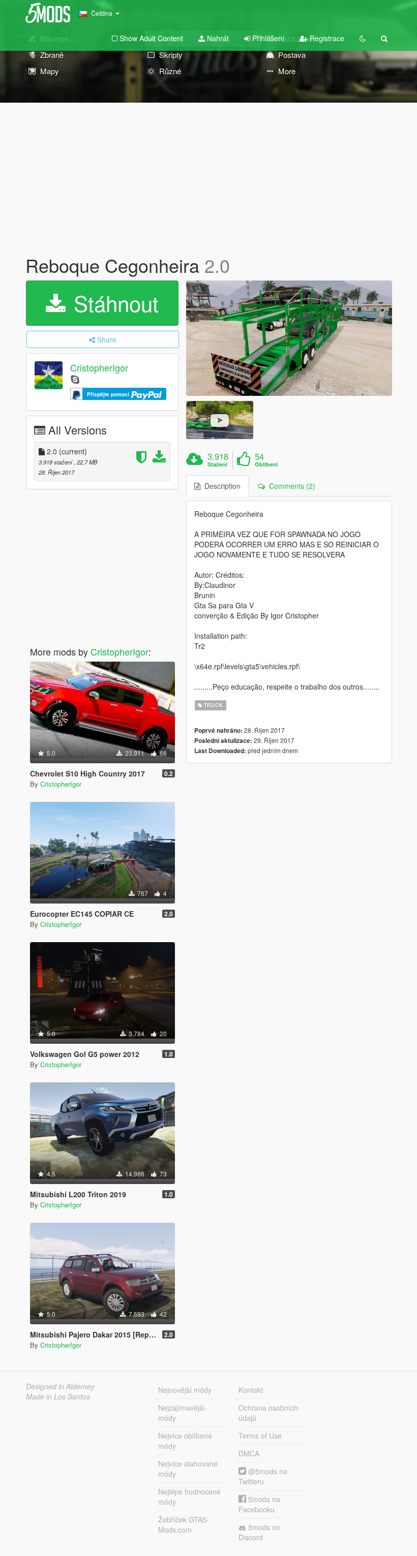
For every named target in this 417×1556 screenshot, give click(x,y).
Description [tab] (220, 486)
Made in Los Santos (58, 1396)
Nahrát (217, 38)
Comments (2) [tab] (290, 486)
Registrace (326, 38)
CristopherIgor (99, 367)
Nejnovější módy (185, 1390)
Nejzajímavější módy (181, 1413)
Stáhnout (113, 303)
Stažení (217, 464)
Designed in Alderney (60, 1386)
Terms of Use (260, 1435)
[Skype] (75, 378)
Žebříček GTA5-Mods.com (183, 1524)
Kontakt (251, 1390)
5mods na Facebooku (259, 1504)
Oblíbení (266, 464)
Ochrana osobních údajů (268, 1413)
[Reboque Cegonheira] (289, 338)
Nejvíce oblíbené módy (185, 1440)
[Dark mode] (362, 38)
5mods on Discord (259, 1532)
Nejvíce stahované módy (188, 1468)
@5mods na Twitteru (263, 1476)
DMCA (249, 1453)
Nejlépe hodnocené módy (189, 1496)
